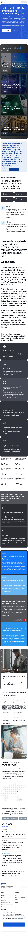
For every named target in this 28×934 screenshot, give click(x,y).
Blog (15, 895)
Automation (3, 900)
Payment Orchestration (5, 902)
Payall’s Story (17, 904)
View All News (5, 826)
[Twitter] (22, 887)
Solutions (3, 897)
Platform (3, 895)
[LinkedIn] (25, 887)
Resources (17, 892)
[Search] (22, 2)
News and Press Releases (20, 897)
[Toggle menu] (25, 2)
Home (2, 892)
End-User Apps (4, 906)
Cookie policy (20, 918)
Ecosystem (3, 909)
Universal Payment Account (6, 904)
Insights (16, 899)
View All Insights (5, 50)
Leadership (17, 906)
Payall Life (16, 909)
